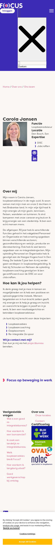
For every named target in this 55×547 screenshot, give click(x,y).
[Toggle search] (19, 12)
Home (6, 86)
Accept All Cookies (27, 542)
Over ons (17, 86)
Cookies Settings (27, 534)
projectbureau (36, 343)
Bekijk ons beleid (11, 528)
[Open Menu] (51, 10)
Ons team (29, 86)
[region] (27, 529)
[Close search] (32, 39)
